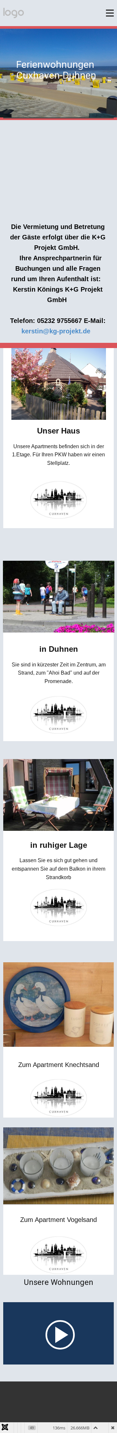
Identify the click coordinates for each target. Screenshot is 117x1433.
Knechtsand (82, 1064)
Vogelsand (82, 1219)
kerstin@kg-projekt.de (55, 331)
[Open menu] (110, 13)
